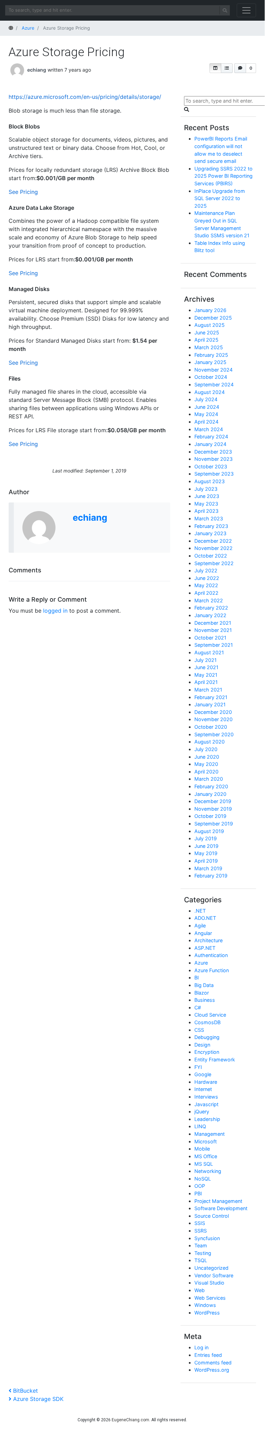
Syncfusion (207, 1238)
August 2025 (209, 325)
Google (202, 1074)
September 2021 (213, 645)
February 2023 (211, 526)
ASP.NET (204, 948)
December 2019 (212, 801)
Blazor (201, 993)
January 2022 (210, 615)
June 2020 (206, 757)
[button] (215, 68)
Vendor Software (213, 1275)
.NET (200, 911)
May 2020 (206, 764)
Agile (200, 925)
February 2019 (210, 876)
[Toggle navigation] (246, 10)
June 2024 (206, 407)
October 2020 (210, 727)
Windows (205, 1305)
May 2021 (205, 675)
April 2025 (206, 340)
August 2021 (209, 652)
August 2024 (209, 392)
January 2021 (210, 704)
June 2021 (206, 667)
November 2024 (213, 370)
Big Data (204, 985)
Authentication (211, 955)
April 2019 (206, 861)
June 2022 (206, 578)
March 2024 (208, 429)
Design (202, 1045)
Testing (202, 1253)
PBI (198, 1193)
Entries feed (208, 1355)
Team (200, 1245)
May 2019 (205, 853)
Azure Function (211, 970)
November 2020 (213, 719)
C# (197, 1007)
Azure (201, 963)
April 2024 (206, 422)
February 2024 (211, 436)
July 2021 (205, 660)
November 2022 (213, 548)
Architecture (208, 940)
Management (209, 1134)
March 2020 (208, 779)
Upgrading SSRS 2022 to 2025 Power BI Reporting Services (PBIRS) (223, 176)
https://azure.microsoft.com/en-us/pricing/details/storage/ (85, 96)
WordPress (207, 1313)
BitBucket (25, 1390)
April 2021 (206, 682)
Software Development (220, 1208)
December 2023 (213, 452)
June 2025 (206, 332)
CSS (199, 1030)
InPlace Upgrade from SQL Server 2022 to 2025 (219, 198)
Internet (203, 1089)
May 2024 (206, 414)
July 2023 (205, 489)
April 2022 (206, 593)
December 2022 (213, 541)
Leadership (207, 1119)
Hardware (205, 1082)
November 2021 (213, 630)
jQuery (201, 1111)
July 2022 (205, 570)
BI (196, 977)
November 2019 (213, 809)
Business (204, 1000)
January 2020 (210, 794)
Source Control (211, 1216)
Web (199, 1290)
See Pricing (23, 191)
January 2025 (210, 362)
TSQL (200, 1260)
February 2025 (211, 355)
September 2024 (214, 384)
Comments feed (213, 1362)
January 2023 (210, 533)
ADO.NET (205, 918)
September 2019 (213, 824)
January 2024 (210, 444)
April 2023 (206, 511)
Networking (207, 1171)
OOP (199, 1186)
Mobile (202, 1149)
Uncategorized (211, 1268)
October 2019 (210, 816)
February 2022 (211, 608)
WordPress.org (211, 1370)
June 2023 (206, 496)
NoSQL (202, 1179)
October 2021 (210, 638)
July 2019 (205, 838)
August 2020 (209, 742)
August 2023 (209, 481)
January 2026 (210, 310)
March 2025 (208, 347)
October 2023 (210, 466)
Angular (203, 933)
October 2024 (210, 377)
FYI (198, 1067)
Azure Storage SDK (38, 1398)
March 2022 (208, 600)
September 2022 (214, 563)
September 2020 (214, 734)
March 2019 (208, 868)
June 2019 (206, 846)
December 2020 (213, 712)
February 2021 (210, 697)
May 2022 (206, 585)
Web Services (210, 1298)
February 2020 (211, 786)
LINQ (200, 1126)
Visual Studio (209, 1283)
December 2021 (212, 623)
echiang (36, 70)
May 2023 (206, 504)
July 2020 (205, 749)
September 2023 (214, 474)
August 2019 (209, 831)
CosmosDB (207, 1022)
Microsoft (205, 1141)
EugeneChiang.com (130, 1419)
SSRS (200, 1231)
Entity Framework (214, 1059)
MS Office (205, 1156)
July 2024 (205, 399)
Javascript (206, 1104)
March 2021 (208, 690)
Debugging (207, 1037)
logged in (55, 610)
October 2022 (210, 556)
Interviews (206, 1097)
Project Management (218, 1201)
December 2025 (213, 318)
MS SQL (203, 1164)
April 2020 (206, 772)
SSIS (199, 1223)
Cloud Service (210, 1015)
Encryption (206, 1052)
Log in (201, 1347)
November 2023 (213, 459)
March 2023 (208, 518)
